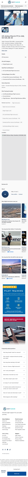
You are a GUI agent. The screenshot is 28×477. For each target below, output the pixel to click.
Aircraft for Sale (19, 427)
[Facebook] (5, 449)
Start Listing (5, 433)
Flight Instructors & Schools (7, 5)
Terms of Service (19, 437)
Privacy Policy (18, 438)
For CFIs (4, 435)
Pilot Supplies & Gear (20, 429)
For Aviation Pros (6, 438)
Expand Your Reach (7, 440)
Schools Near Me (19, 422)
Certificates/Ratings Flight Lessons (10, 126)
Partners (4, 426)
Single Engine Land (7, 110)
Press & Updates (6, 422)
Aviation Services (19, 426)
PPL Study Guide (6, 427)
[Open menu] (2, 2)
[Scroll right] (25, 212)
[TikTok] (10, 449)
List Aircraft (5, 444)
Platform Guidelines (19, 440)
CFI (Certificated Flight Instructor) (10, 114)
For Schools (5, 437)
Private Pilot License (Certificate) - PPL (11, 118)
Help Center (18, 435)
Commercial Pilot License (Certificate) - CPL (12, 122)
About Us (4, 420)
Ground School (6, 130)
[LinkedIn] (7, 449)
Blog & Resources (6, 424)
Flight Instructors (19, 5)
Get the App (5, 429)
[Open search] (25, 2)
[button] (14, 17)
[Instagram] (3, 449)
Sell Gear (4, 442)
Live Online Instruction (20, 424)
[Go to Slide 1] (5, 29)
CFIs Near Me (18, 420)
